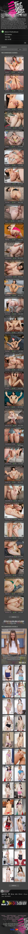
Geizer (4, 800)
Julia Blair (5, 699)
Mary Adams (17, 850)
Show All (14, 617)
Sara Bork (7, 538)
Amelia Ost (7, 109)
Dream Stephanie (8, 276)
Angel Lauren (18, 833)
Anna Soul (7, 90)
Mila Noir (5, 665)
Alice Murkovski (8, 556)
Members (3, 915)
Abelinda (5, 630)
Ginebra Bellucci (18, 682)
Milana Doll (7, 425)
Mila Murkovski (8, 128)
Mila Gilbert (17, 733)
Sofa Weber (7, 369)
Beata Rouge (18, 766)
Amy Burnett (17, 716)
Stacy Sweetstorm (7, 716)
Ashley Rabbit (7, 295)
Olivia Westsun (8, 444)
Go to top (6, 891)
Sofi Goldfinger (6, 682)
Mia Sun (5, 733)
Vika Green (7, 202)
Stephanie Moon (6, 833)
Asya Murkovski (8, 258)
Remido (6, 482)
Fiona (6, 221)
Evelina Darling (6, 867)
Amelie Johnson (18, 783)
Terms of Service (10, 917)
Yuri (8, 407)
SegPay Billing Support (11, 915)
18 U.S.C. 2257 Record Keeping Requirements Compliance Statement (14, 919)
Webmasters (17, 917)
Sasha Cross (6, 850)
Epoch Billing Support (15, 916)
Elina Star (7, 463)
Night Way (7, 239)
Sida (6, 407)
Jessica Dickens (18, 800)
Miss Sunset (7, 314)
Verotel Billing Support (22, 915)
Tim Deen (13, 444)
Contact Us (14, 921)
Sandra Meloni (6, 766)
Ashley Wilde (7, 500)
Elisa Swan (7, 351)
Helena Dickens (6, 749)
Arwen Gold (17, 665)
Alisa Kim (5, 816)
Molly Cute (7, 593)
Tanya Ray (7, 165)
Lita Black (5, 783)
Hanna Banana (8, 183)
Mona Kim (17, 816)
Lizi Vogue (17, 699)
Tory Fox (7, 575)
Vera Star (7, 72)
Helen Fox (17, 749)
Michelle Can (18, 867)
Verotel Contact (6, 916)
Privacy (22, 916)
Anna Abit (7, 388)
